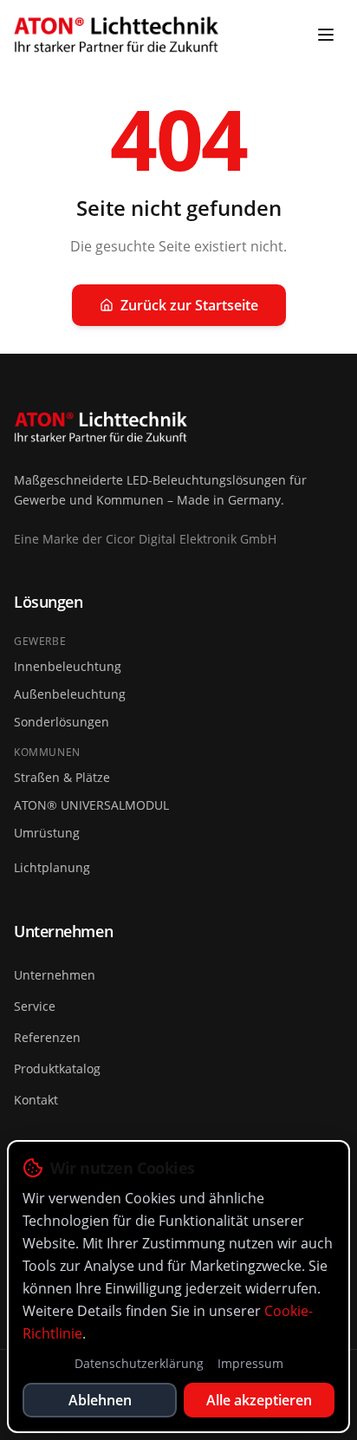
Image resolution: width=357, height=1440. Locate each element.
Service (34, 1006)
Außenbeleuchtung (70, 694)
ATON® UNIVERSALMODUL (91, 805)
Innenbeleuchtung (67, 666)
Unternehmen (54, 975)
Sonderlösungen (61, 721)
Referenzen (47, 1037)
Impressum (250, 1363)
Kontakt (36, 1099)
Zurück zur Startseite (189, 305)
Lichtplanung (52, 867)
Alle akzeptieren (259, 1400)
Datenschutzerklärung (139, 1363)
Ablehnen (100, 1400)
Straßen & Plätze (62, 777)
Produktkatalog (57, 1068)
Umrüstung (47, 832)
